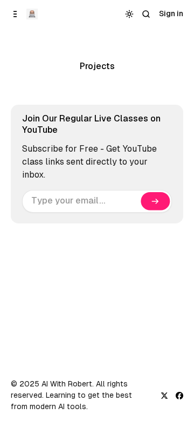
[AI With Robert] (32, 14)
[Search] (146, 13)
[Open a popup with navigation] (15, 13)
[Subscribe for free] (155, 201)
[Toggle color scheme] (129, 13)
